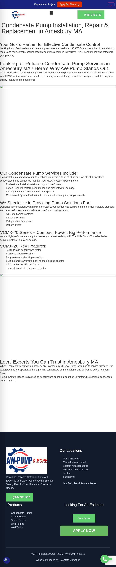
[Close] (111, 4)
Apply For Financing (69, 4)
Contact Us (14, 415)
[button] (51, 13)
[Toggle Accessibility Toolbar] (6, 560)
